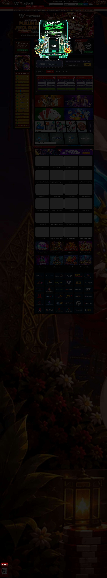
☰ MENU (4, 564)
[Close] (73, 18)
